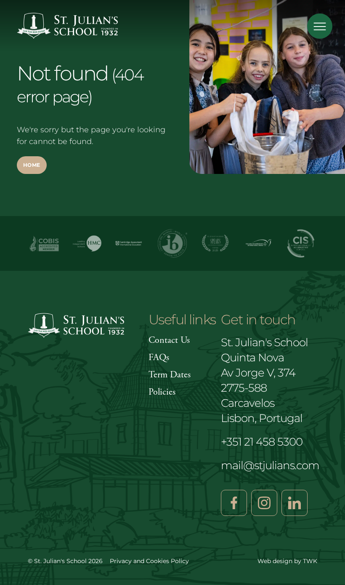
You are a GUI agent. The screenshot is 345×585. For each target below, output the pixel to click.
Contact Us (169, 340)
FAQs (159, 357)
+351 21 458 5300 (262, 442)
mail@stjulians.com (270, 465)
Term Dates (170, 375)
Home (31, 165)
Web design (274, 561)
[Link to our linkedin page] (294, 503)
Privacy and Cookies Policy (149, 561)
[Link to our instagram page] (264, 503)
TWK (310, 561)
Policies (162, 392)
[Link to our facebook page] (234, 503)
